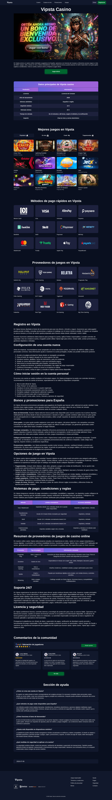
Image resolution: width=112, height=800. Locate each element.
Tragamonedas (87, 135)
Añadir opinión (89, 645)
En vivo (44, 135)
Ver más (56, 673)
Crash (65, 135)
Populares (23, 135)
